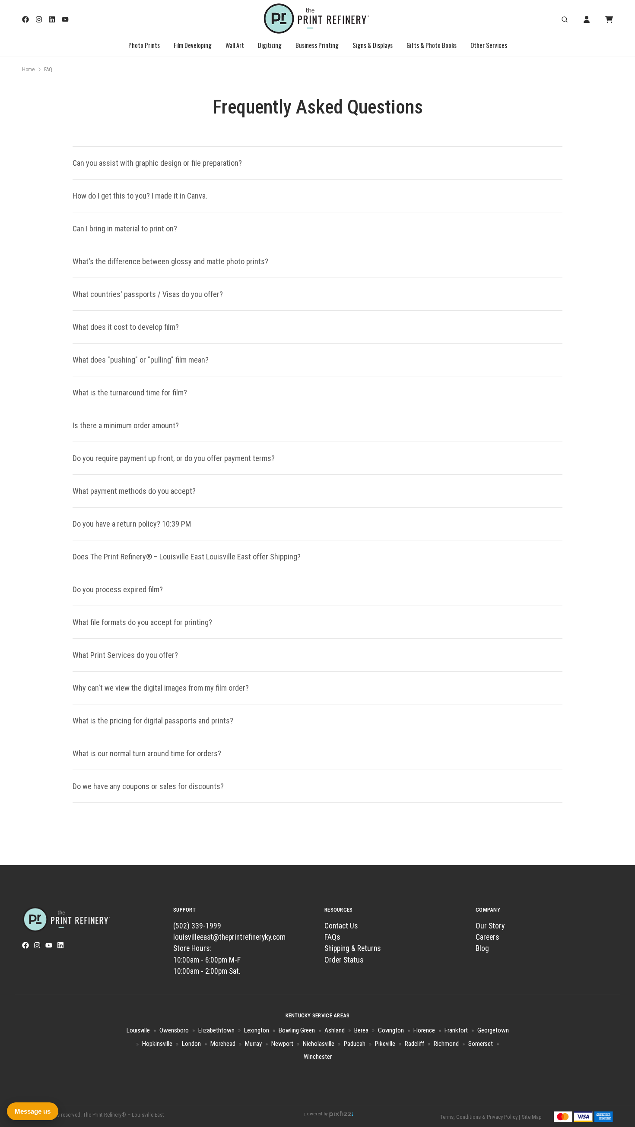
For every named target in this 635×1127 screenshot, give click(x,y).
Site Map (532, 1117)
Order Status (343, 960)
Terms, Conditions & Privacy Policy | (480, 1117)
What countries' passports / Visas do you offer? (148, 294)
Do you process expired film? (118, 589)
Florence (424, 1030)
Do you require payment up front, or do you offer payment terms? (174, 458)
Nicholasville (318, 1044)
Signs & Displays (372, 45)
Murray (253, 1044)
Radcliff (414, 1044)
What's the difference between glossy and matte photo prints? (170, 261)
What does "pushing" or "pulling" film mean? (141, 359)
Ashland (334, 1030)
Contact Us (341, 926)
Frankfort (456, 1030)
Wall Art (234, 45)
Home (28, 69)
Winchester (318, 1057)
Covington (391, 1030)
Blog (482, 948)
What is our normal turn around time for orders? (147, 753)
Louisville (138, 1030)
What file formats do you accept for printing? (143, 622)
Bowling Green (297, 1030)
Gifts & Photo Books (431, 45)
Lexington (256, 1030)
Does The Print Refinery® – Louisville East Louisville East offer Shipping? (187, 556)
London (191, 1044)
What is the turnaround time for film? (130, 392)
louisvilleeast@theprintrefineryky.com (229, 937)
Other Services (488, 45)
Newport (282, 1044)
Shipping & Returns (352, 948)
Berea (361, 1030)
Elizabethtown (216, 1030)
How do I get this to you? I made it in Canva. (140, 195)
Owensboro (174, 1030)
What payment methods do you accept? (134, 491)
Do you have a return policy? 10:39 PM (132, 523)
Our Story (490, 926)
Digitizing (270, 45)
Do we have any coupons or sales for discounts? (148, 786)
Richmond (446, 1044)
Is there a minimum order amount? (126, 425)
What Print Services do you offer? (125, 655)
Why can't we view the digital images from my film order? (161, 687)
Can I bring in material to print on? (125, 228)
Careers (487, 937)
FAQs (332, 937)
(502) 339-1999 (197, 926)
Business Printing (317, 45)
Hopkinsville (157, 1044)
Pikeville (385, 1044)
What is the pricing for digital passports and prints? (153, 720)
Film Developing (193, 45)
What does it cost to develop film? (127, 326)
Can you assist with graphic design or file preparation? (157, 162)
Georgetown (493, 1030)
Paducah (354, 1044)
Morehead (222, 1044)
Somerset (480, 1044)
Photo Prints (144, 45)
